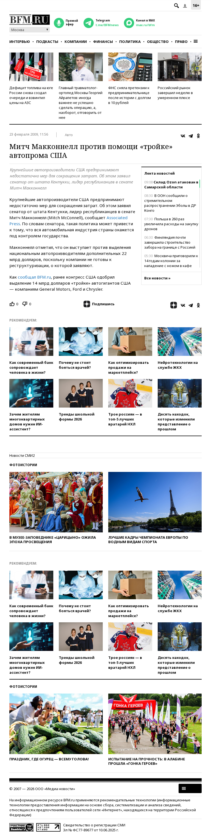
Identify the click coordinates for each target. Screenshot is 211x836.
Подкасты (47, 41)
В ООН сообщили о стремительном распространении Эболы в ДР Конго (170, 203)
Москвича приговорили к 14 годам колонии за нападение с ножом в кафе (171, 260)
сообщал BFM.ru (34, 277)
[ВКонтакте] (183, 136)
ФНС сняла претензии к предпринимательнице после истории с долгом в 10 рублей (129, 95)
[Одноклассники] (198, 136)
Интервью (19, 41)
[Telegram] (190, 136)
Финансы (103, 41)
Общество (158, 41)
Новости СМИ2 (22, 455)
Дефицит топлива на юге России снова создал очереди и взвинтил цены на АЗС (31, 95)
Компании (76, 41)
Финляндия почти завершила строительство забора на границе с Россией (169, 242)
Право (181, 41)
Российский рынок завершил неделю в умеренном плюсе (175, 92)
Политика (130, 41)
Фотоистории (23, 465)
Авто (69, 135)
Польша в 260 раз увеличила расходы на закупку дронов (171, 223)
